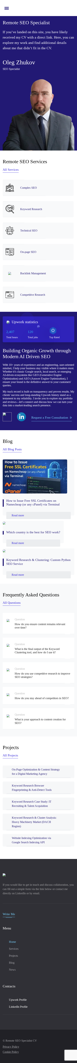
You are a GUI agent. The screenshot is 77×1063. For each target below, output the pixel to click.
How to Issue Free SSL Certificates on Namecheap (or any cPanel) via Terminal (33, 502)
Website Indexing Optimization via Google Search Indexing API (31, 840)
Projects (13, 955)
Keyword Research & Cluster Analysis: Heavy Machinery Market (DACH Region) (34, 822)
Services (13, 948)
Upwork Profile (18, 999)
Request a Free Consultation (49, 417)
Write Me (9, 914)
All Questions (12, 602)
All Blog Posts (12, 449)
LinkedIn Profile (18, 1006)
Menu (6, 6)
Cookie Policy (11, 1051)
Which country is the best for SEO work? (33, 532)
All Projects (10, 755)
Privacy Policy (11, 1046)
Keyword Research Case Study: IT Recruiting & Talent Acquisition (31, 803)
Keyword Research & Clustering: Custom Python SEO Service (38, 562)
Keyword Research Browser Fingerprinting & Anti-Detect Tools (32, 787)
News (12, 969)
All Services (11, 169)
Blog (12, 962)
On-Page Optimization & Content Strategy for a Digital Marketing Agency (36, 771)
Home (12, 941)
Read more (18, 515)
